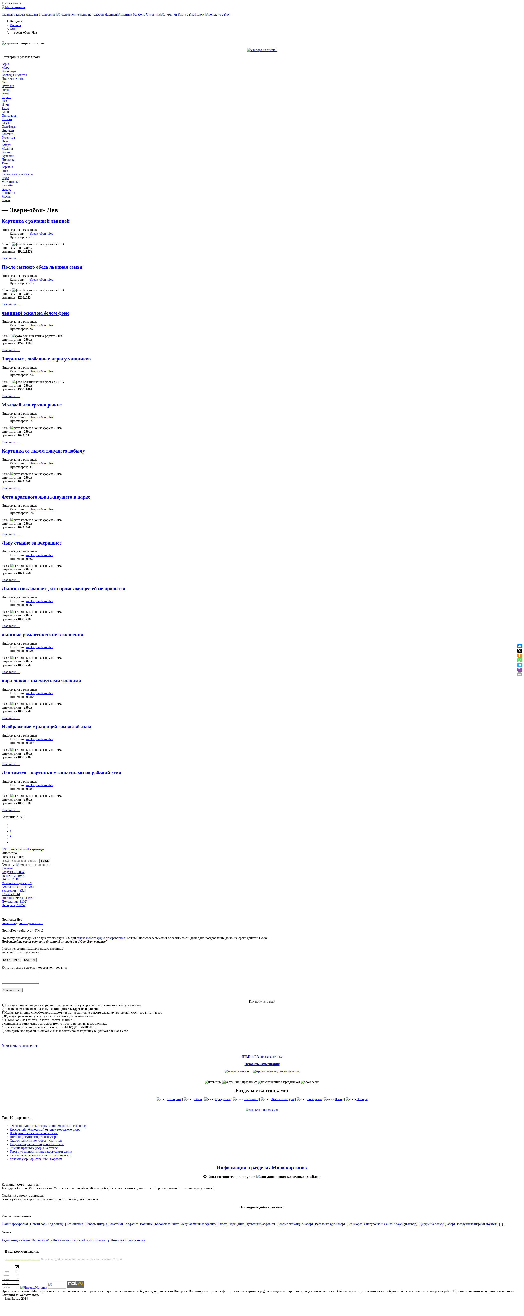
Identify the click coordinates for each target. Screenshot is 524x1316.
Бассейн (7, 185)
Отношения (75, 1224)
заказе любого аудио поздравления (101, 938)
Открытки (153, 14)
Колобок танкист (167, 1224)
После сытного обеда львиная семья (42, 267)
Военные (146, 1224)
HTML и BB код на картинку (262, 1056)
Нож (5, 170)
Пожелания (14, 901)
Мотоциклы (10, 181)
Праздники (223, 1099)
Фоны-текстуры (17, 883)
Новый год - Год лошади (47, 1224)
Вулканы (8, 156)
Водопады (9, 71)
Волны (6, 152)
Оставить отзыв (134, 1240)
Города (6, 189)
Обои (11, 879)
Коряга (6, 97)
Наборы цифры (96, 1224)
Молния (7, 148)
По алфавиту (62, 1240)
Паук (5, 141)
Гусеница (8, 137)
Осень (6, 89)
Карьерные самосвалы (17, 174)
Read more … (11, 258)
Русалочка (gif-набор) (330, 1224)
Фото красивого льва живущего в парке (46, 497)
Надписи (111, 14)
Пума (5, 104)
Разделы (19, 14)
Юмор (11, 894)
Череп (6, 200)
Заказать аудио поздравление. (22, 923)
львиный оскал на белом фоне (35, 313)
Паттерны (13, 875)
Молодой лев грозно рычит (32, 405)
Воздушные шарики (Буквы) (477, 1224)
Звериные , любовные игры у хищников (46, 359)
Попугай (8, 130)
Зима (5, 93)
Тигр (5, 108)
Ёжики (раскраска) (15, 1224)
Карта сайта (186, 14)
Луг (4, 82)
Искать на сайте (13, 856)
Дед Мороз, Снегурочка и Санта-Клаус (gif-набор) (382, 1224)
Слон (5, 111)
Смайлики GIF (18, 886)
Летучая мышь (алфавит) (198, 1224)
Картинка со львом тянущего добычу (43, 451)
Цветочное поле (13, 78)
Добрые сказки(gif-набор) (295, 1224)
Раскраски (14, 890)
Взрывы (7, 167)
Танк (5, 163)
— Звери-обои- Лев (39, 233)
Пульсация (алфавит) (260, 1224)
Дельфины (9, 126)
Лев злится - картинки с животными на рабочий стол (61, 772)
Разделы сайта (42, 1240)
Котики (7, 119)
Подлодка (8, 159)
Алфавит (32, 14)
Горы (5, 64)
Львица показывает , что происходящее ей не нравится (63, 588)
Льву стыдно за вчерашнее (32, 543)
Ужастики (116, 1224)
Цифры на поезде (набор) (437, 1224)
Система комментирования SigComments (22, 1259)
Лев (4, 100)
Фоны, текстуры (282, 1099)
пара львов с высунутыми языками (41, 680)
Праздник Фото (17, 897)
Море (5, 67)
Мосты (6, 196)
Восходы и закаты (14, 75)
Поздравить (47, 14)
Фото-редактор (99, 1240)
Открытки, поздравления (19, 1045)
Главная (7, 14)
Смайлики (251, 1099)
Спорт (222, 1224)
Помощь (116, 1240)
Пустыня (8, 86)
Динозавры (9, 115)
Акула (6, 123)
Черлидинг (236, 1224)
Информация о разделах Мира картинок (262, 1167)
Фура (5, 178)
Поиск (200, 14)
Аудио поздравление (16, 1240)
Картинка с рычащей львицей (36, 221)
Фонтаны (8, 192)
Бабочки (7, 134)
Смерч (6, 145)
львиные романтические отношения (42, 634)
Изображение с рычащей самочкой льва (46, 726)
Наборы (14, 905)
